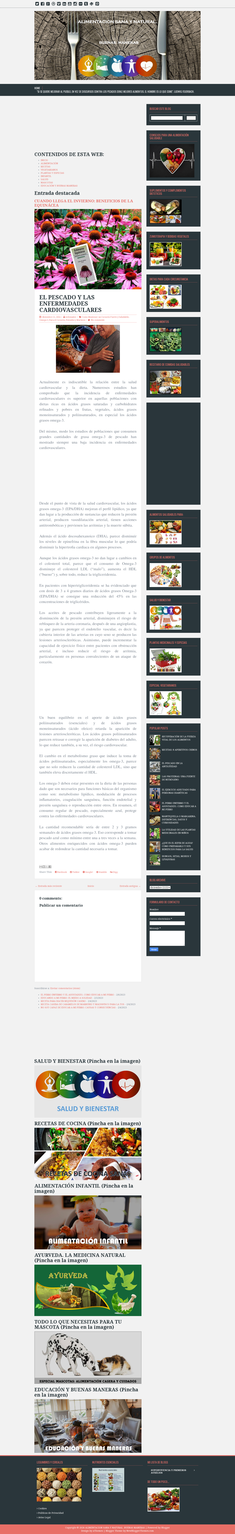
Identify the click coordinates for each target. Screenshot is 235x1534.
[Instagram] (75, 4)
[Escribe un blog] (43, 866)
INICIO (44, 160)
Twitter (76, 872)
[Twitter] (37, 4)
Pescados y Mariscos (75, 320)
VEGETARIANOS (49, 169)
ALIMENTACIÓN (49, 163)
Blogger (165, 1527)
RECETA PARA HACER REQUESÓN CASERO (63, 1001)
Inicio (91, 886)
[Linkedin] (64, 4)
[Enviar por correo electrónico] (40, 866)
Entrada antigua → (130, 886)
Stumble (102, 872)
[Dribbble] (53, 4)
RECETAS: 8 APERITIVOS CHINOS (179, 749)
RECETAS (45, 166)
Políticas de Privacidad (51, 1513)
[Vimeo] (59, 4)
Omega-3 (43, 320)
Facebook (62, 872)
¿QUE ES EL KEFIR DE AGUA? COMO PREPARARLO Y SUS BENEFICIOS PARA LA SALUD (177, 846)
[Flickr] (80, 4)
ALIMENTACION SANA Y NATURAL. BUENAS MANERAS (115, 1527)
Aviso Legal (44, 1517)
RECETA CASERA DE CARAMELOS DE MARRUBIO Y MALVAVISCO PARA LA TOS (82, 1004)
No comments (97, 320)
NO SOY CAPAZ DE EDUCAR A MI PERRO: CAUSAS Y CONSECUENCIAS (78, 1007)
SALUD (44, 179)
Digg (115, 872)
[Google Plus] (48, 4)
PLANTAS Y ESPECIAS (52, 173)
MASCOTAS (47, 182)
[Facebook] (42, 4)
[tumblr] (86, 4)
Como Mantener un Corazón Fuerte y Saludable (105, 317)
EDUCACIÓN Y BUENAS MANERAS (59, 185)
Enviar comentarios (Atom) (65, 988)
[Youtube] (69, 4)
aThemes (98, 1531)
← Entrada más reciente (48, 886)
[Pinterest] (97, 4)
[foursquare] (92, 4)
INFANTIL (46, 176)
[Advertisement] (87, 126)
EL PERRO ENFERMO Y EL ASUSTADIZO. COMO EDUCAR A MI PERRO (77, 994)
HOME (37, 88)
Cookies (42, 1508)
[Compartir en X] (46, 866)
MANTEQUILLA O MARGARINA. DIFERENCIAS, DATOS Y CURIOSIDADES (179, 819)
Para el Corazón (57, 320)
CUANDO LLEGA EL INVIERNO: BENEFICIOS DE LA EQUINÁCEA (83, 203)
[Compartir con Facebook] (49, 866)
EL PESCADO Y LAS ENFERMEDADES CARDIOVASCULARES (70, 303)
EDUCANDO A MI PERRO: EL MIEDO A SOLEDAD (66, 998)
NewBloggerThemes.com (140, 1531)
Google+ (89, 872)
